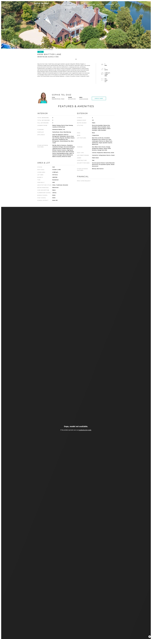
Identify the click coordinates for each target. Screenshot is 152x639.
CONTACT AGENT (99, 98)
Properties (61, 4)
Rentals (69, 4)
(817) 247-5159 (72, 99)
